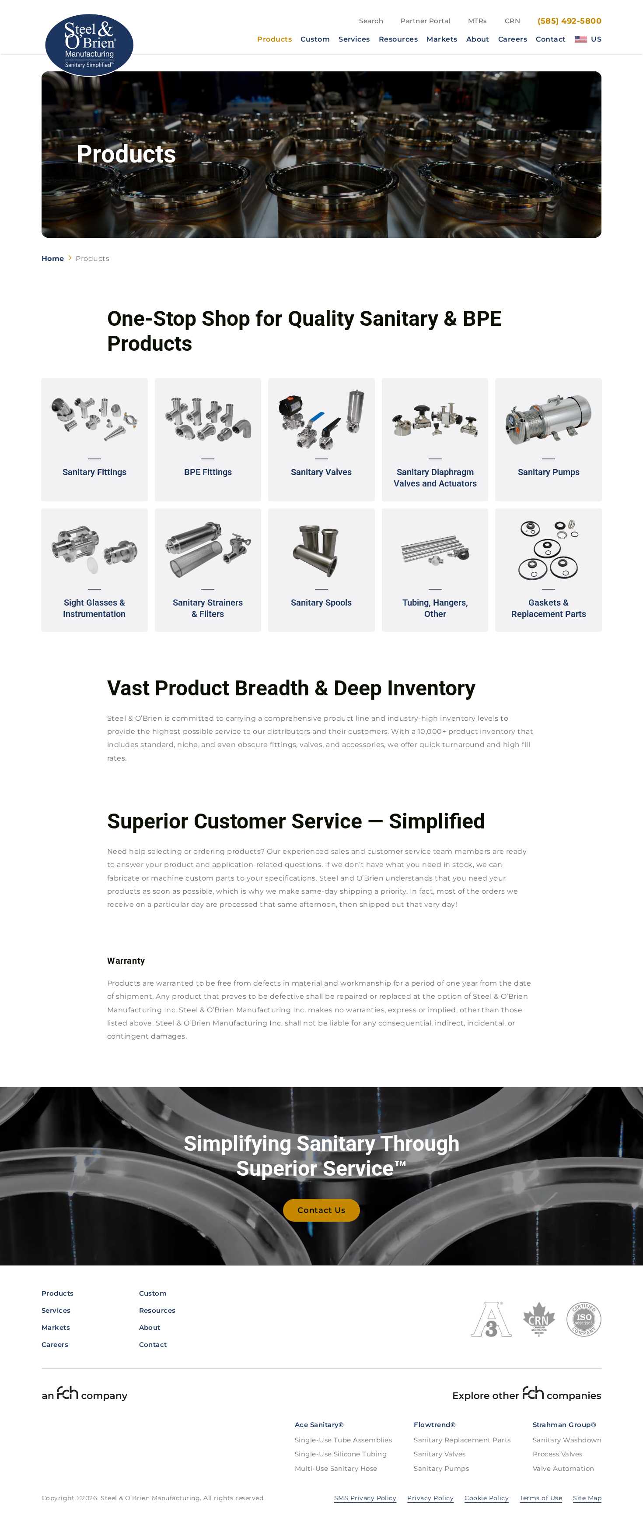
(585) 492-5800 (569, 21)
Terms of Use (541, 1498)
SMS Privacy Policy (365, 1498)
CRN (512, 21)
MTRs (477, 21)
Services (354, 39)
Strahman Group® (564, 1424)
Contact (551, 39)
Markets (441, 39)
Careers (512, 39)
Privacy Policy (430, 1498)
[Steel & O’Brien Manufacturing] (89, 45)
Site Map (587, 1498)
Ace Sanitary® (319, 1424)
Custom (315, 39)
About (477, 39)
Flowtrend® (435, 1424)
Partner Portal (426, 21)
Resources (398, 39)
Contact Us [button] (321, 1210)
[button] (94, 440)
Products (274, 39)
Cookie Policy (487, 1498)
